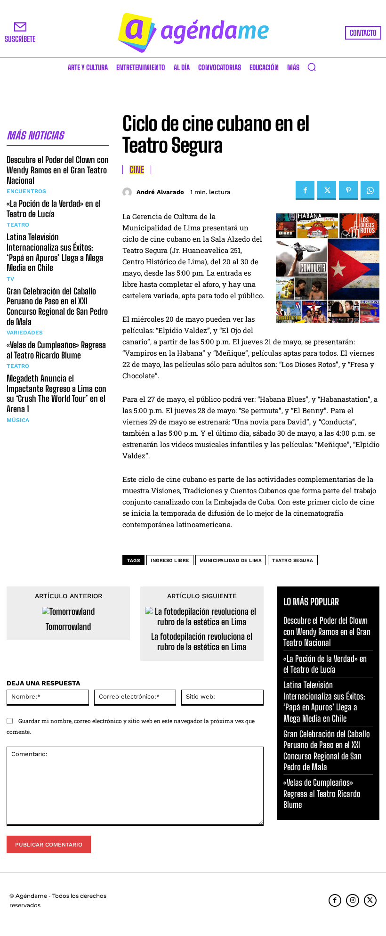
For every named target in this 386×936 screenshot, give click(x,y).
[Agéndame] (193, 33)
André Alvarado (160, 191)
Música (18, 420)
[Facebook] (305, 190)
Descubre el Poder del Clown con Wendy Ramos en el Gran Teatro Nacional (58, 170)
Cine (136, 169)
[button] (311, 66)
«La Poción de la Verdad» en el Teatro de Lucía (54, 208)
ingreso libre (170, 560)
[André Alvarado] (128, 192)
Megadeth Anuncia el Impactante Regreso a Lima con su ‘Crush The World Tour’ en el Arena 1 (56, 393)
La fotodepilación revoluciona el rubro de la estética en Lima (201, 642)
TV (10, 279)
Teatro (18, 225)
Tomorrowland (68, 627)
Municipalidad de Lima (231, 560)
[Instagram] (352, 900)
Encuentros (26, 191)
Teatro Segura (293, 560)
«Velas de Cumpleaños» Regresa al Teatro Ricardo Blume (56, 350)
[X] (326, 190)
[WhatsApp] (370, 190)
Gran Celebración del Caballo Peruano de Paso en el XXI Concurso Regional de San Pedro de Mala (57, 306)
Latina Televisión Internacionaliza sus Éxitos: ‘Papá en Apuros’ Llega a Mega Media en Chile (55, 252)
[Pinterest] (348, 190)
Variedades (25, 332)
